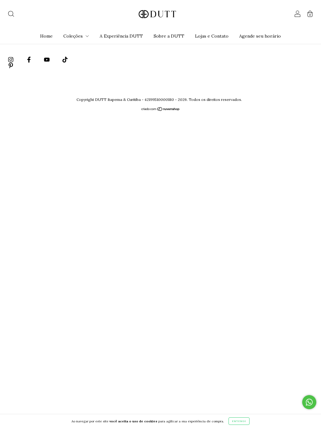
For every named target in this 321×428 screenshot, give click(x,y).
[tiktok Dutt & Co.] (65, 59)
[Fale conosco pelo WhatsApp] (309, 402)
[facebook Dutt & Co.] (29, 59)
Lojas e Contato (212, 36)
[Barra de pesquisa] (11, 15)
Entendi (239, 421)
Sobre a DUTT (169, 36)
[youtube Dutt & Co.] (47, 59)
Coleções (73, 36)
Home (46, 36)
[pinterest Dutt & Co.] (11, 65)
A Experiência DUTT (121, 36)
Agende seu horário (260, 36)
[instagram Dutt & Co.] (11, 59)
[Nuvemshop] (160, 109)
